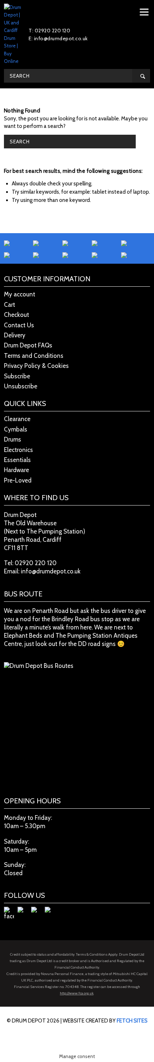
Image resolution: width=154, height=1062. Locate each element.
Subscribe (17, 376)
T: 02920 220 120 (49, 30)
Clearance (17, 419)
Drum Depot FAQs (28, 345)
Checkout (16, 314)
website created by (105, 1020)
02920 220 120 (36, 563)
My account (19, 294)
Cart (9, 304)
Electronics (18, 449)
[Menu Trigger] (144, 12)
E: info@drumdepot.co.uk (58, 38)
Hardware (16, 470)
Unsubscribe (20, 386)
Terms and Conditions (33, 355)
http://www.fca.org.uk (76, 993)
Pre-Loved (18, 480)
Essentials (17, 459)
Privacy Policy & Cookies (36, 365)
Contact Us (19, 325)
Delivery (14, 335)
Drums (12, 439)
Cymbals (15, 429)
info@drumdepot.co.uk (51, 571)
